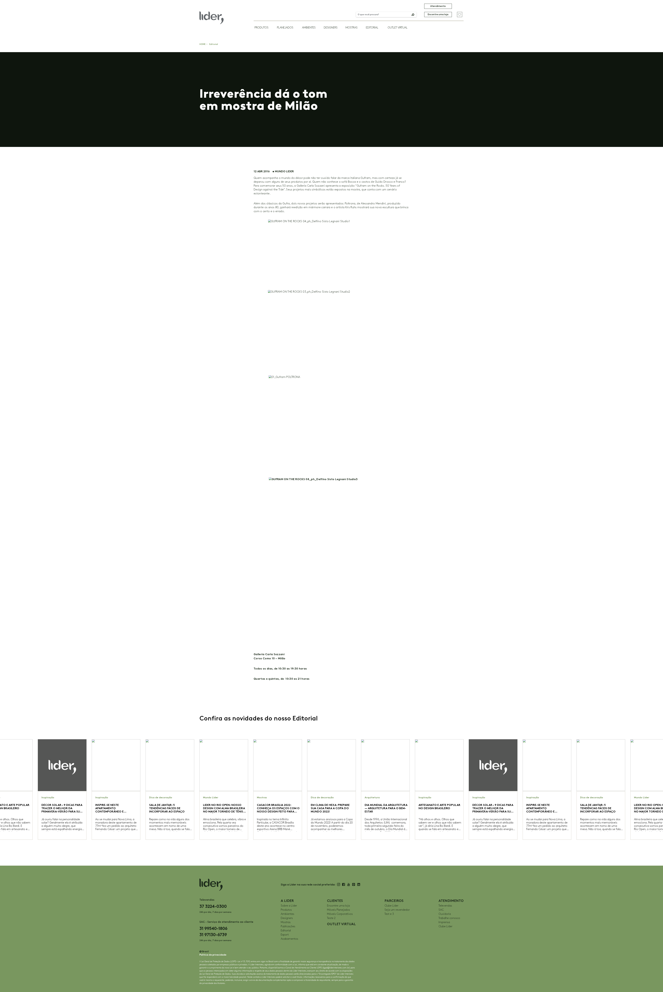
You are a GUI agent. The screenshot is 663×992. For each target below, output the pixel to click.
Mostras (351, 27)
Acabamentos (289, 939)
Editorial (372, 27)
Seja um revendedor (397, 910)
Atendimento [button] (438, 6)
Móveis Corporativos (340, 914)
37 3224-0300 (213, 906)
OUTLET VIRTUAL (397, 27)
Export (285, 934)
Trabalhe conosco (449, 918)
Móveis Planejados (338, 910)
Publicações (288, 926)
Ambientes (309, 27)
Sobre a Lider (289, 905)
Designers (331, 27)
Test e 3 (389, 914)
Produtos (261, 27)
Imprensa (444, 922)
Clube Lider (391, 905)
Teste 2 (331, 918)
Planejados (285, 27)
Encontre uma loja (438, 14)
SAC (441, 910)
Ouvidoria (445, 914)
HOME (202, 44)
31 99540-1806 (213, 928)
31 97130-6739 (213, 934)
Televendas (445, 905)
